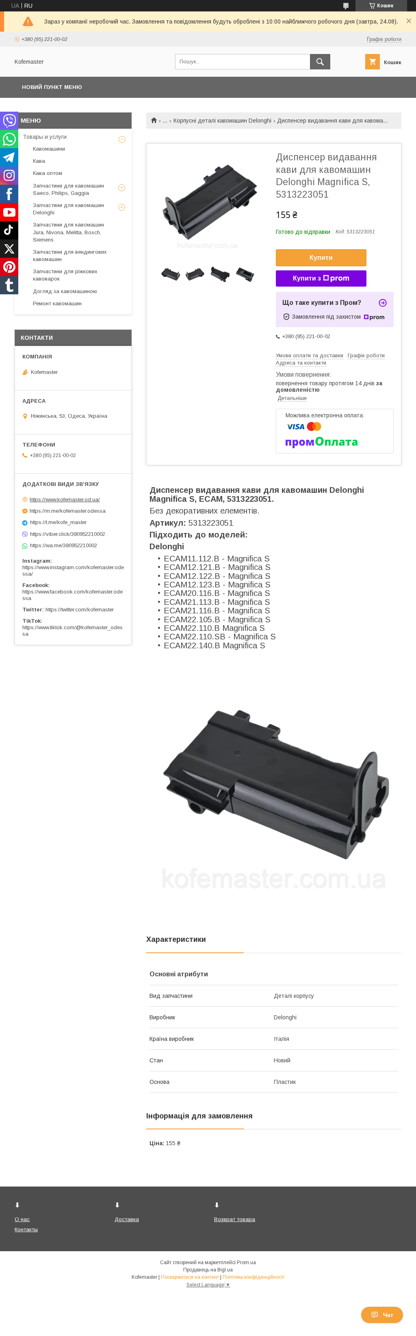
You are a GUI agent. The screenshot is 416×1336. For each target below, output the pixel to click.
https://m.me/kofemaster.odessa (68, 511)
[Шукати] (320, 61)
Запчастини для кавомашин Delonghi (68, 209)
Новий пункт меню (52, 87)
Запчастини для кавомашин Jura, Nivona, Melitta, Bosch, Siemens (68, 232)
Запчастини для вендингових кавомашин (70, 255)
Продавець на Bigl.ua (208, 1270)
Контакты (26, 1229)
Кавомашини (49, 149)
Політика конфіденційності (253, 1277)
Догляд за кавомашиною (65, 291)
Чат (388, 1315)
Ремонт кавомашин (57, 303)
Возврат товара (234, 1219)
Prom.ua (246, 1262)
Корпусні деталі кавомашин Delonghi (222, 120)
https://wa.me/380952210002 (63, 545)
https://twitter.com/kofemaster (80, 609)
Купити (321, 257)
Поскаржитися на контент (190, 1277)
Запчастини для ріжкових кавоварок (65, 275)
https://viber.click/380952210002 (67, 534)
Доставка (127, 1219)
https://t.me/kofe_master (58, 522)
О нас (22, 1219)
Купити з (307, 278)
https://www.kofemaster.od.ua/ (65, 499)
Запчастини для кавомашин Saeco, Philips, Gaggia (68, 189)
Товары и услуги (45, 137)
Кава (39, 161)
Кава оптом (47, 173)
